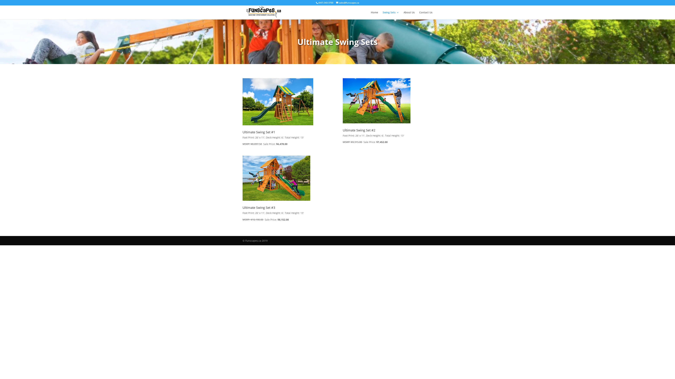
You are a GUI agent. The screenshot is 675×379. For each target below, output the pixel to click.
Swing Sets (389, 12)
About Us (409, 12)
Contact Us (425, 12)
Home (374, 12)
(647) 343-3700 (325, 2)
